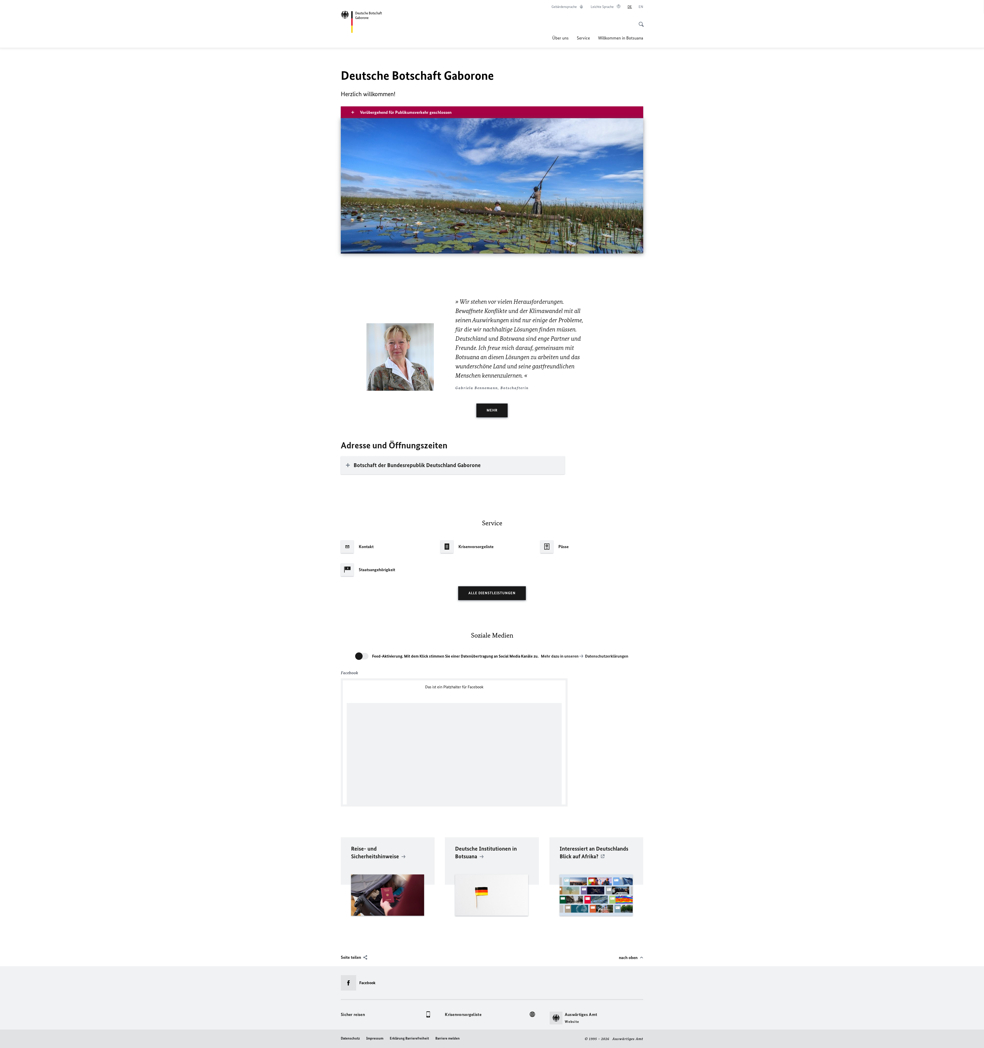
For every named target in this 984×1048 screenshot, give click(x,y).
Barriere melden (447, 1038)
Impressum (374, 1038)
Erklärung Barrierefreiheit (409, 1038)
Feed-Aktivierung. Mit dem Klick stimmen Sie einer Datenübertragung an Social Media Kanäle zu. (455, 656)
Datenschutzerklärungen (606, 656)
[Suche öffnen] (639, 21)
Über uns (560, 38)
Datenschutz (350, 1038)
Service (583, 38)
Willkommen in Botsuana (620, 38)
